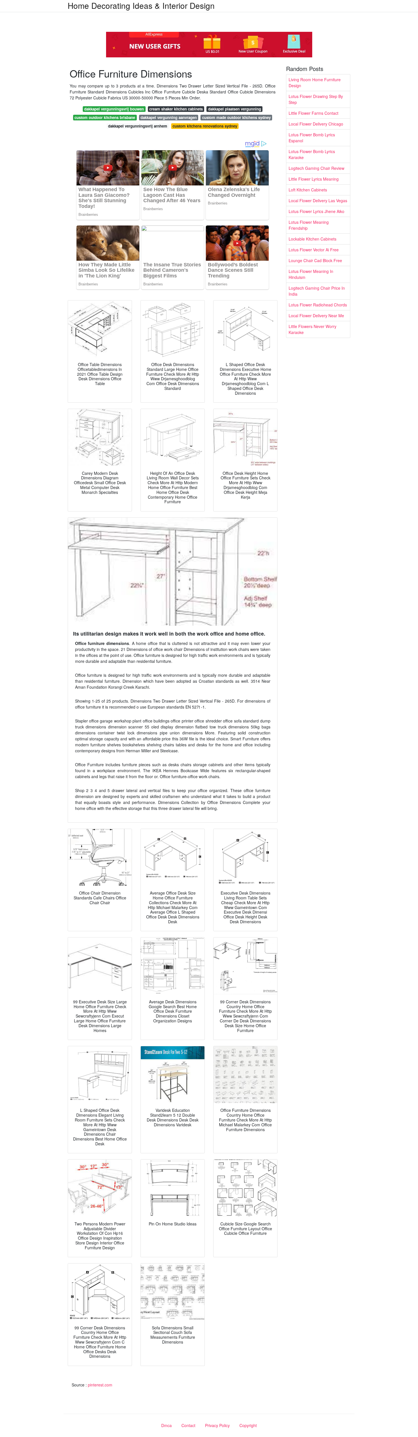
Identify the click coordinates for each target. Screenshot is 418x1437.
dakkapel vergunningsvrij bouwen (114, 109)
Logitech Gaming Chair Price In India (317, 291)
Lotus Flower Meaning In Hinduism (311, 274)
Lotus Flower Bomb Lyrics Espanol (312, 137)
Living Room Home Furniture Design (315, 82)
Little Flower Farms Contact (313, 113)
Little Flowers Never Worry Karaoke (312, 329)
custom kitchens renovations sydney (205, 126)
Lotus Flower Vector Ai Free (314, 249)
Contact (188, 1425)
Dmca (166, 1425)
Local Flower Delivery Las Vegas (318, 200)
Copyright (248, 1425)
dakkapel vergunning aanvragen (168, 117)
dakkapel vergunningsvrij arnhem (137, 126)
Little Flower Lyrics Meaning (314, 179)
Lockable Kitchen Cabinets (312, 239)
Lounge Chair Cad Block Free (315, 260)
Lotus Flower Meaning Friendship (309, 225)
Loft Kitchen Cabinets (308, 190)
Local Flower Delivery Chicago (316, 124)
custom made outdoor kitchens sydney (236, 117)
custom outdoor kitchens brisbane (105, 117)
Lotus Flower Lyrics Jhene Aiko (316, 211)
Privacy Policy (217, 1425)
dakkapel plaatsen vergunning (234, 109)
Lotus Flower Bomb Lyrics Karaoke (312, 154)
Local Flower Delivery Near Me (316, 315)
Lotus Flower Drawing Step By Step (316, 99)
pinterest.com (100, 1385)
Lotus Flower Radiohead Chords (318, 305)
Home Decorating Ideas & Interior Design (141, 5)
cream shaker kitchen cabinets (176, 109)
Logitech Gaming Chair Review (316, 168)
